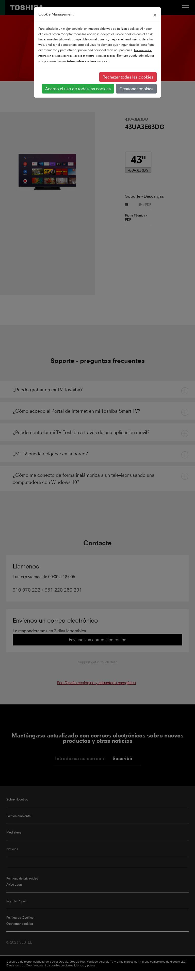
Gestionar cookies (136, 88)
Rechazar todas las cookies (128, 77)
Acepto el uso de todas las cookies (78, 88)
